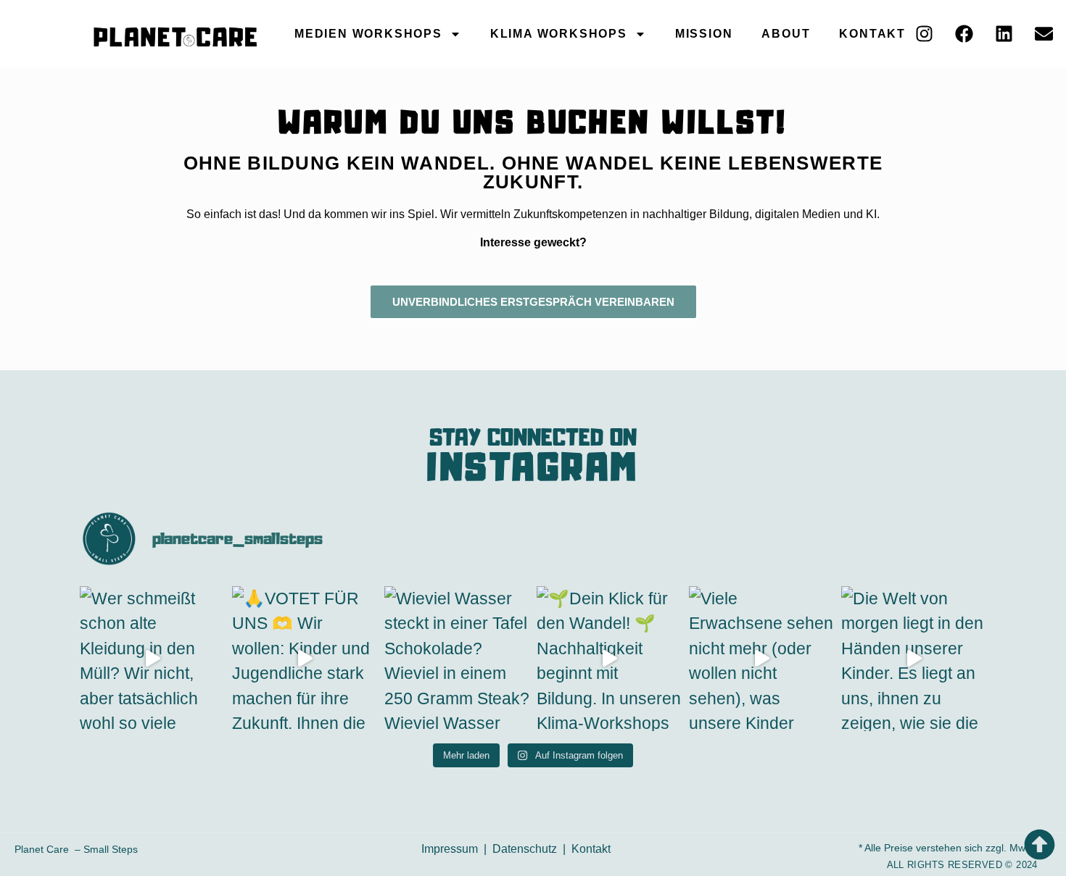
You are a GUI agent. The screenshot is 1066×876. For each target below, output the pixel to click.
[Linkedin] (1004, 34)
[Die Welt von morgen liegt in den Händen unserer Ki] (913, 658)
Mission (704, 34)
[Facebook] (964, 34)
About (785, 34)
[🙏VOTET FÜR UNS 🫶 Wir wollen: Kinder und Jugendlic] (304, 658)
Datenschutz (524, 849)
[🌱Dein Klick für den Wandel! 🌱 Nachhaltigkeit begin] (609, 658)
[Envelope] (1043, 34)
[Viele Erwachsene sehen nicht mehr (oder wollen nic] (761, 658)
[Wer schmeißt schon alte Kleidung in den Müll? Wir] (152, 658)
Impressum (449, 849)
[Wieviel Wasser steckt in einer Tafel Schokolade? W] (456, 658)
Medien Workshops (368, 34)
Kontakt (872, 34)
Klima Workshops (558, 34)
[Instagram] (924, 34)
